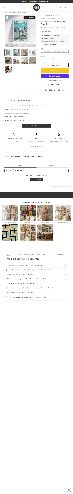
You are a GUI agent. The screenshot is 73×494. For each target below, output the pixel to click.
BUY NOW (54, 70)
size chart (64, 54)
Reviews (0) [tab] (20, 165)
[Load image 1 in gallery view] (8, 52)
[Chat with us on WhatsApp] (69, 490)
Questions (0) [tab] (52, 165)
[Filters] (11, 170)
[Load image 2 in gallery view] (16, 52)
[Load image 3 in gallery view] (24, 52)
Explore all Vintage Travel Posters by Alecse (36, 125)
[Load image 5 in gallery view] (8, 61)
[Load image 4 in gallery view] (33, 52)
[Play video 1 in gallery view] (8, 69)
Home (5, 12)
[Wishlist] (65, 7)
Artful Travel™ (46, 28)
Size (42, 48)
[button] (4, 7)
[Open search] (6, 170)
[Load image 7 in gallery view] (24, 61)
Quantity (43, 56)
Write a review (36, 179)
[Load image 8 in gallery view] (33, 61)
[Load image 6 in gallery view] (16, 61)
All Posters (10, 12)
